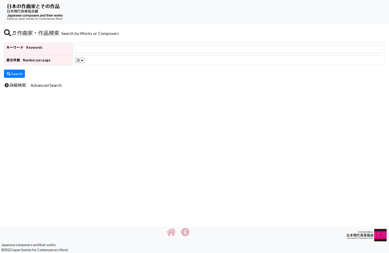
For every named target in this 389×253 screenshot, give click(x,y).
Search (16, 73)
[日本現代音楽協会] (367, 234)
